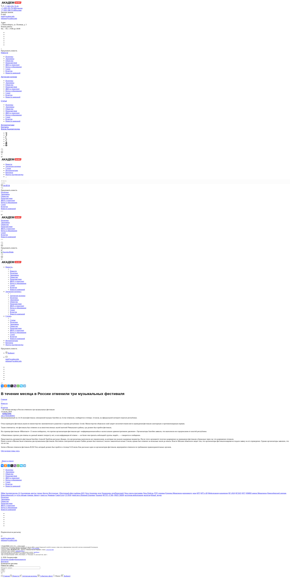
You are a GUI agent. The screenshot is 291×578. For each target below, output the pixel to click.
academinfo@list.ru (20, 551)
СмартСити (59, 495)
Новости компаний (12, 73)
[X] (11, 386)
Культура (8, 71)
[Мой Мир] (8, 386)
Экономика (9, 59)
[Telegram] (6, 135)
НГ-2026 (231, 493)
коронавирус (187, 493)
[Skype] (21, 386)
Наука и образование (13, 67)
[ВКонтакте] (6, 133)
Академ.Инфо (8, 416)
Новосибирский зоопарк (276, 493)
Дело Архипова (91, 493)
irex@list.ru (36, 552)
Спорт (7, 69)
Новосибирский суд (8, 495)
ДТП (156, 493)
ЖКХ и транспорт (12, 65)
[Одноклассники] (5, 137)
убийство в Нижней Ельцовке (83, 495)
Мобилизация (213, 493)
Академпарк (25, 493)
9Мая (3, 493)
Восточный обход (67, 493)
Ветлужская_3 (54, 493)
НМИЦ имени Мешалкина (256, 493)
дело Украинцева (104, 493)
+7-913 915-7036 (50, 549)
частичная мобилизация (133, 495)
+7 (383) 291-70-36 (11, 6)
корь (194, 493)
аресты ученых (36, 493)
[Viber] (6, 139)
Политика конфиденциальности (13, 559)
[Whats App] (6, 143)
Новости (4, 53)
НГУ (244, 493)
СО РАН (68, 495)
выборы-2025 (79, 493)
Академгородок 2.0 (12, 493)
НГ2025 (238, 493)
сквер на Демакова (47, 495)
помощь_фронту (33, 495)
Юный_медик (156, 495)
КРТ (198, 493)
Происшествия (11, 63)
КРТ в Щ (204, 493)
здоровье (161, 493)
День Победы (148, 493)
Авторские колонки (9, 77)
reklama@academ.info (9, 18)
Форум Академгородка (10, 129)
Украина (99, 495)
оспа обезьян (22, 495)
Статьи (4, 101)
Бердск (45, 493)
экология (146, 495)
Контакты (5, 127)
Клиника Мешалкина (173, 493)
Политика (9, 57)
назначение (223, 493)
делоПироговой (117, 493)
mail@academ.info (7, 16)
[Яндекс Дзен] (6, 145)
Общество (9, 61)
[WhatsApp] (18, 386)
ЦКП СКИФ (119, 495)
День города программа (133, 493)
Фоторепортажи (7, 125)
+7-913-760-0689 (35, 548)
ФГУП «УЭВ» (108, 495)
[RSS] (2, 388)
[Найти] (3, 570)
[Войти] (2, 152)
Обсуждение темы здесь (10, 451)
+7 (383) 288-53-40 (11, 10)
